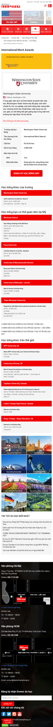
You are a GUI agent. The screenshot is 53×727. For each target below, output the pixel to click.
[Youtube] (19, 716)
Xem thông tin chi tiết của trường (15, 121)
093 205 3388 (47, 2)
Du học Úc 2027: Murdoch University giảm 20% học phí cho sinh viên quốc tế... (27, 540)
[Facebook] (4, 716)
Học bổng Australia (14, 472)
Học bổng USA (39, 472)
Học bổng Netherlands (13, 491)
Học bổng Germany (14, 510)
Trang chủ (5, 38)
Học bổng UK (39, 453)
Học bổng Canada (14, 453)
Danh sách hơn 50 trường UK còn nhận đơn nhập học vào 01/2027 (24, 529)
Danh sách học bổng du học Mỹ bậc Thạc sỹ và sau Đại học (25, 333)
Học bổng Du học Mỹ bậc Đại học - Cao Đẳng (20, 41)
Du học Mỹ (15, 38)
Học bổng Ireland (39, 510)
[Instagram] (14, 716)
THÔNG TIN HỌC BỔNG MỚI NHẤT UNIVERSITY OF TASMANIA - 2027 (27, 534)
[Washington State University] (26, 81)
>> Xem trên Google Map (10, 608)
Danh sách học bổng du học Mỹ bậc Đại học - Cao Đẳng (26, 328)
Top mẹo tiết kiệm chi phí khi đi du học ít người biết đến (23, 550)
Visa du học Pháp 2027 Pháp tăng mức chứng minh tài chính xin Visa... (27, 523)
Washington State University (17, 93)
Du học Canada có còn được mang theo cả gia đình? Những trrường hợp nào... (25, 546)
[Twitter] (9, 716)
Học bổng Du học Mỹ (29, 38)
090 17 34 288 (34, 2)
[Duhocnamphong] (10, 5)
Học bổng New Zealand (39, 491)
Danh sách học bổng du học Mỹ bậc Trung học (23, 324)
